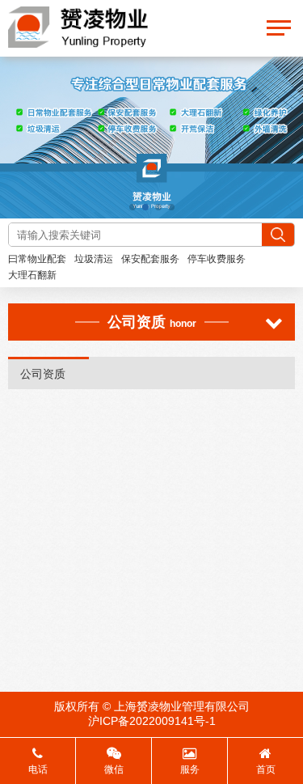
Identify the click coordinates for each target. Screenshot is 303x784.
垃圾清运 (93, 259)
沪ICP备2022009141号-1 (152, 720)
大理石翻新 (32, 275)
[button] (132, 207)
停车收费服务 (216, 259)
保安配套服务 (150, 259)
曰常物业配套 (37, 259)
